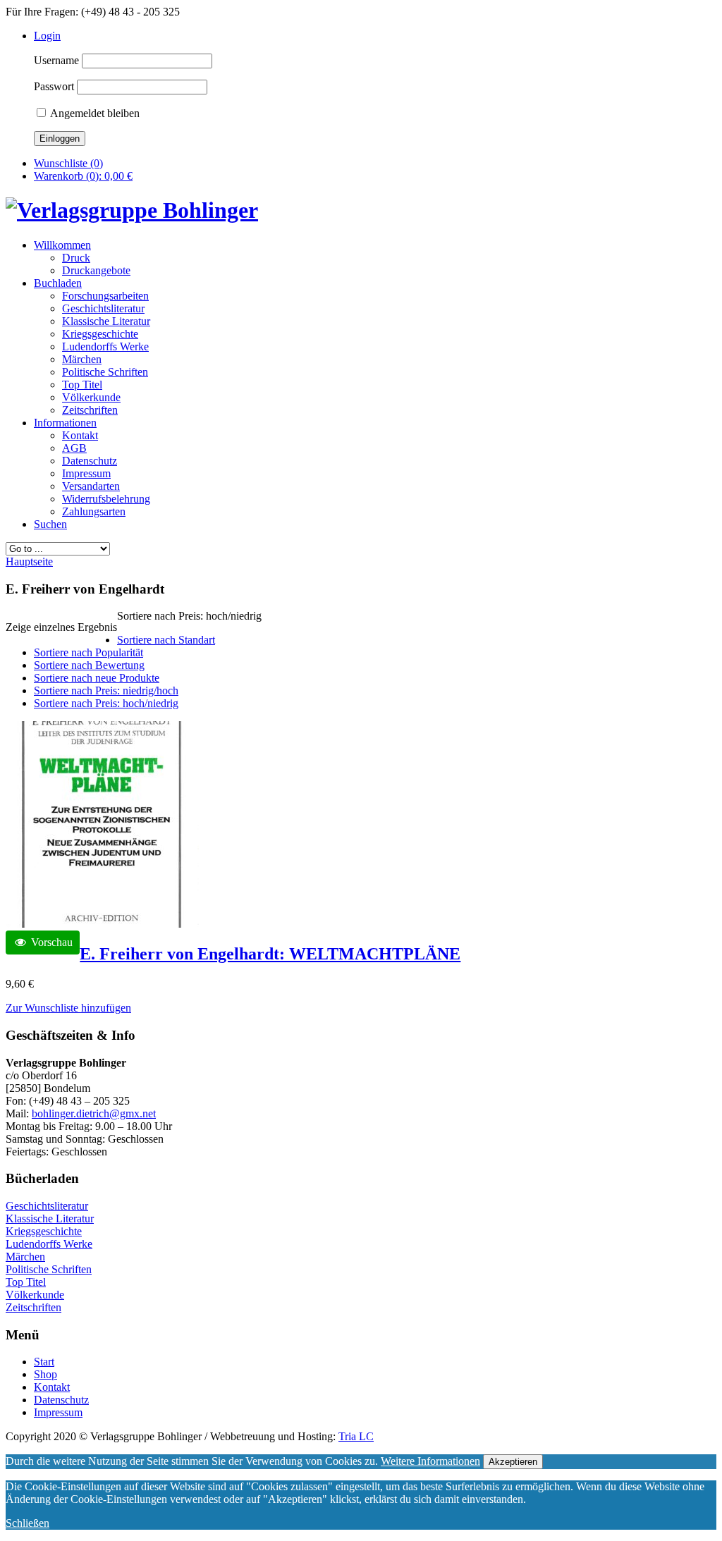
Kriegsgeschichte (44, 1231)
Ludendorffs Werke (49, 1244)
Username (56, 60)
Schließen (27, 1523)
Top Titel (26, 1282)
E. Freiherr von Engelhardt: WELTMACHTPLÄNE (270, 954)
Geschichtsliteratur (47, 1206)
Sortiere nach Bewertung (89, 665)
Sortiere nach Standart (166, 640)
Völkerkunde (35, 1295)
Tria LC (356, 1436)
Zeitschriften (33, 1307)
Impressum (58, 1412)
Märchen (25, 1257)
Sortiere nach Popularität (88, 652)
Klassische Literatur (50, 1218)
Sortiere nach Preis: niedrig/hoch (106, 690)
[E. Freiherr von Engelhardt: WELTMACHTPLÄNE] (102, 924)
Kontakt (52, 1387)
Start (44, 1362)
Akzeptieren (513, 1461)
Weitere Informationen (430, 1461)
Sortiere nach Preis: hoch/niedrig (106, 703)
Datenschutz (61, 1400)
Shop (45, 1374)
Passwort (54, 86)
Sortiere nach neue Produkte (96, 678)
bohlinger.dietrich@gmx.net (94, 1113)
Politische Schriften (49, 1269)
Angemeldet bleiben (94, 113)
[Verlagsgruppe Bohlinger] (132, 210)
